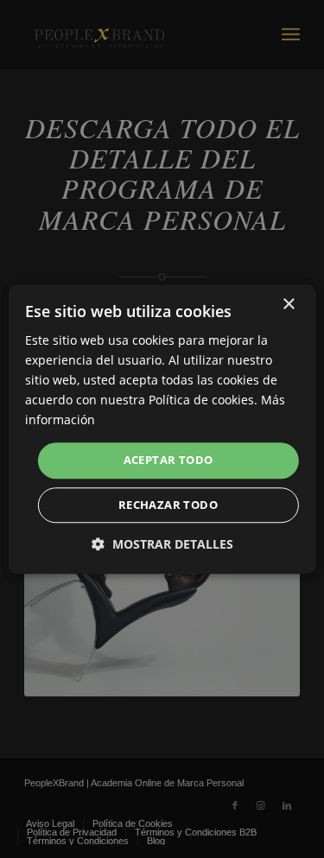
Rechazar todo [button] (168, 504)
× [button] (288, 304)
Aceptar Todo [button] (168, 460)
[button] (162, 544)
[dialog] (162, 429)
